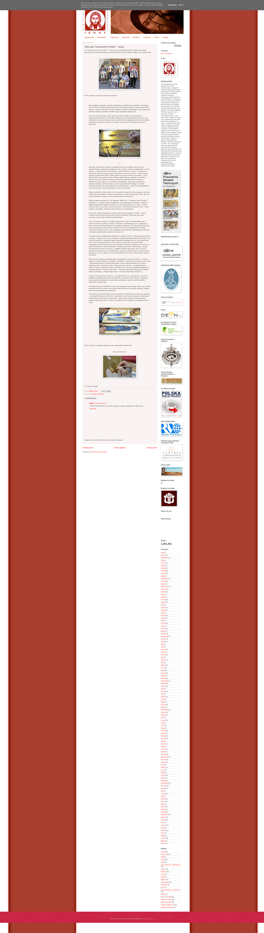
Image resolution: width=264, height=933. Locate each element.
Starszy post (152, 448)
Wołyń (163, 877)
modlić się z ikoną (166, 899)
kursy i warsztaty (166, 897)
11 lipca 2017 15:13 (100, 403)
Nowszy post (87, 448)
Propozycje (114, 37)
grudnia (163, 565)
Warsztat (125, 37)
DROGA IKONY (93, 391)
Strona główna (120, 448)
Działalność (101, 37)
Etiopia (163, 859)
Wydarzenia (89, 37)
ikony (162, 887)
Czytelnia (146, 37)
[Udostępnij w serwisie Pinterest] (110, 391)
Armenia (163, 852)
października (164, 557)
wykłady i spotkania (167, 907)
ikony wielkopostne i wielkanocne (171, 890)
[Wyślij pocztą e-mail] (102, 391)
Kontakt (166, 37)
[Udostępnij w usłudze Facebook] (108, 391)
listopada (163, 568)
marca (163, 626)
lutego (162, 576)
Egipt (162, 857)
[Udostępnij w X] (106, 391)
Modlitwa (136, 37)
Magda (92, 403)
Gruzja (163, 862)
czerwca (163, 573)
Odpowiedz (93, 408)
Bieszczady (164, 854)
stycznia (163, 563)
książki (163, 894)
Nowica (163, 869)
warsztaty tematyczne (97, 394)
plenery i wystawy (166, 902)
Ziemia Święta (165, 882)
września (163, 571)
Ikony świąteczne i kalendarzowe (171, 865)
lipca (162, 605)
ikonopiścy (164, 884)
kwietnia (163, 555)
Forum (156, 37)
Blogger (151, 918)
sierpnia (163, 591)
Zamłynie (163, 879)
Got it (181, 5)
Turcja (163, 874)
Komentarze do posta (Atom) (98, 452)
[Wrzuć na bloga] (104, 391)
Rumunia (163, 871)
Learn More (172, 5)
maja (162, 552)
